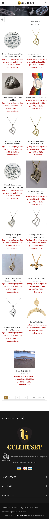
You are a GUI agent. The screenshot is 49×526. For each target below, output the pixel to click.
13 (34, 398)
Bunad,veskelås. (36, 322)
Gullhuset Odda (22, 515)
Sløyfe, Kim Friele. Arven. (36, 98)
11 (25, 398)
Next (39, 398)
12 (30, 398)
